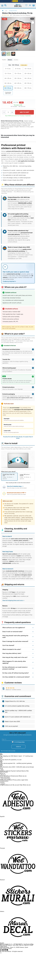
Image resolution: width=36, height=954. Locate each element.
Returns (23, 771)
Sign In (18, 746)
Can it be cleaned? (8, 645)
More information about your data (8, 750)
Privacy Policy (21, 742)
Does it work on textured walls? (12, 631)
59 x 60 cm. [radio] (17, 88)
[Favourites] (26, 5)
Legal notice (24, 780)
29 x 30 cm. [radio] (18, 78)
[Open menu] (3, 6)
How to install (4, 772)
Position (4, 59)
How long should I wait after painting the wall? (15, 636)
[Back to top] (1, 953)
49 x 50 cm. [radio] (28, 83)
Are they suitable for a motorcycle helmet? (16, 677)
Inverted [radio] (16, 59)
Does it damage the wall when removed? (15, 641)
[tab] (4, 54)
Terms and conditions (6, 780)
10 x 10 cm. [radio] (28, 68)
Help (21, 785)
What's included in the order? (11, 649)
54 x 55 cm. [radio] (7, 87)
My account (16, 785)
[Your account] (30, 5)
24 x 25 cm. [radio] (8, 78)
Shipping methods (5, 771)
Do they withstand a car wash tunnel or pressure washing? (15, 668)
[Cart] (33, 5)
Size (17, 65)
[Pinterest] (5, 950)
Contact (3, 783)
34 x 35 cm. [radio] (28, 78)
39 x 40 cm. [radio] (8, 83)
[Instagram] (1, 950)
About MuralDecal (5, 776)
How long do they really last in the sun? (14, 657)
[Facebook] (3, 950)
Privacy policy (17, 780)
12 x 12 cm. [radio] (8, 73)
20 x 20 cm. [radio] (28, 73)
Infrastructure (14, 776)
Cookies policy (4, 781)
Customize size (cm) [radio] (8, 93)
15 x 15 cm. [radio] (18, 73)
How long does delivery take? (11, 653)
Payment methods (16, 771)
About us (3, 774)
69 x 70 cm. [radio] (28, 88)
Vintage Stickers (13, 10)
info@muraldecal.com (6, 785)
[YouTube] (7, 950)
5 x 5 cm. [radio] (8, 68)
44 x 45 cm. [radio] (17, 83)
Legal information (5, 778)
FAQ (27, 771)
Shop (2, 769)
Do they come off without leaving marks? (15, 673)
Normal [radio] (10, 59)
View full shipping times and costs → (13, 600)
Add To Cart (24, 112)
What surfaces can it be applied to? (13, 627)
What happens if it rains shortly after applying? (14, 662)
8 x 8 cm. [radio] (18, 68)
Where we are (22, 776)
